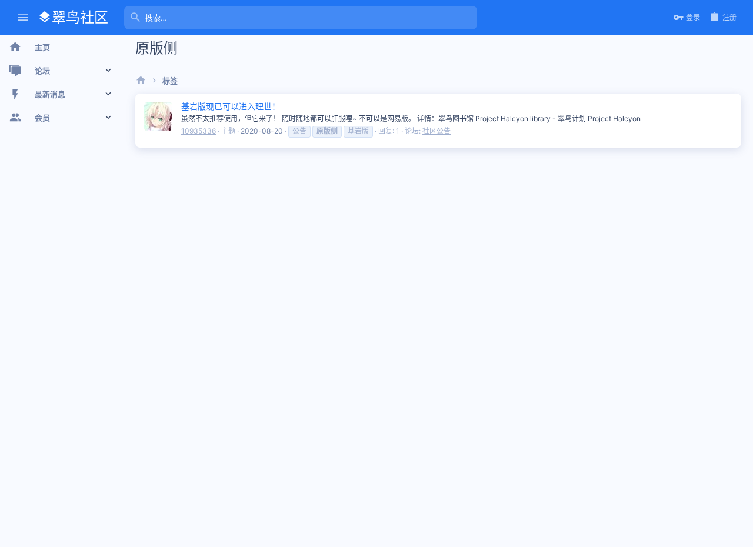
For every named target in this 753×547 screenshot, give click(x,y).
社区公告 (436, 130)
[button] (23, 18)
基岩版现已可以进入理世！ (230, 106)
